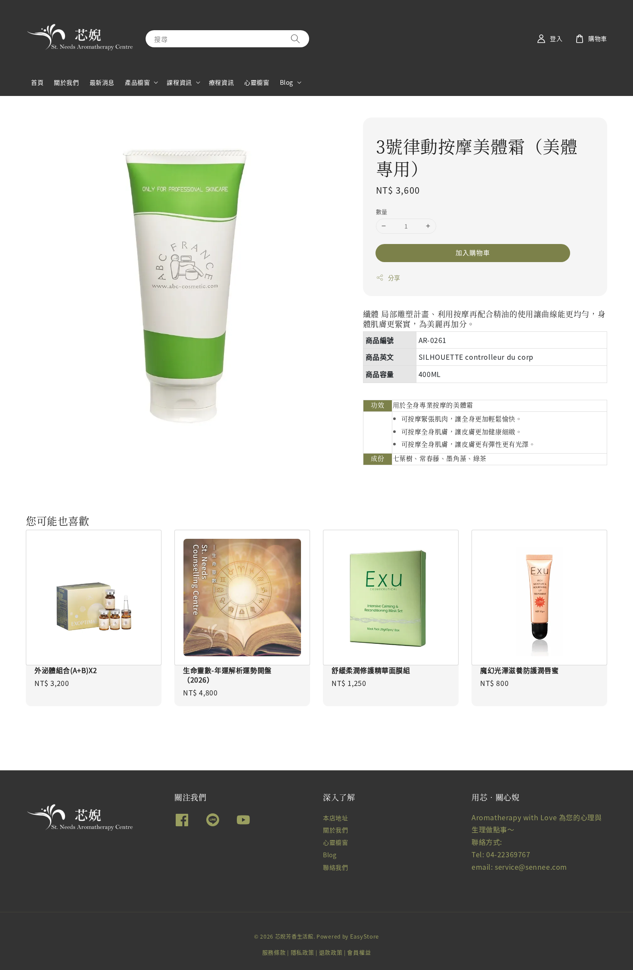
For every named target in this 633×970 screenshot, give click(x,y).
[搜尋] (295, 38)
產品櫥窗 (137, 82)
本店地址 (335, 818)
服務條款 (274, 952)
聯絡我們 (335, 867)
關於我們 (66, 82)
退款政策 (331, 952)
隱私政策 (302, 952)
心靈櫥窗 (256, 82)
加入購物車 (473, 252)
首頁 (37, 82)
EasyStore (364, 936)
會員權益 (359, 952)
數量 (382, 211)
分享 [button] (394, 277)
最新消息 (102, 82)
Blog (286, 82)
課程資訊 (179, 82)
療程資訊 (221, 82)
